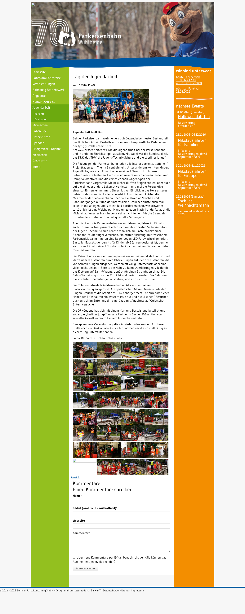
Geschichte (40, 161)
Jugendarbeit (41, 107)
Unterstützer (41, 137)
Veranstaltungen (44, 84)
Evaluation (40, 119)
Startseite (39, 72)
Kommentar (81, 533)
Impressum (137, 590)
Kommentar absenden (85, 568)
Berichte (39, 114)
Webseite (79, 520)
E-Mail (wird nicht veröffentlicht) (95, 508)
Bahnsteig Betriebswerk (49, 90)
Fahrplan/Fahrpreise (47, 78)
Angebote (39, 96)
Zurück (75, 477)
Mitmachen (40, 125)
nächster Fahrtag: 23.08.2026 (187, 89)
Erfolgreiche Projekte (47, 149)
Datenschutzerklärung (116, 590)
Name (80, 496)
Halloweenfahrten (194, 116)
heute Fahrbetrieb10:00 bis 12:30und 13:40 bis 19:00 (189, 80)
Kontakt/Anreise (44, 101)
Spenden (38, 143)
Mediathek (40, 155)
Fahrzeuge (40, 131)
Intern (37, 166)
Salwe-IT (96, 590)
